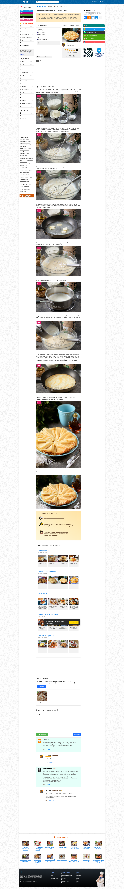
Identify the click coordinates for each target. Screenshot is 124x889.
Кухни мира (63, 878)
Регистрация (94, 2)
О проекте (53, 873)
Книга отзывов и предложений (27, 6)
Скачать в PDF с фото (91, 35)
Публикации (63, 879)
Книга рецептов (26, 10)
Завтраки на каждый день (46, 636)
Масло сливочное (42, 39)
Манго (27, 163)
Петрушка (22, 170)
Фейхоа (28, 187)
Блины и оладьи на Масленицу (48, 614)
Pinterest (77, 873)
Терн (30, 182)
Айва (21, 139)
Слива (30, 177)
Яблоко (25, 191)
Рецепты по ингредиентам (66, 875)
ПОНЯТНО (74, 622)
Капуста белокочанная (24, 150)
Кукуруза (31, 160)
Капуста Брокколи (23, 151)
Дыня (21, 146)
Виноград (30, 141)
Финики (21, 189)
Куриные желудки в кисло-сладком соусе (98, 861)
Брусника (22, 141)
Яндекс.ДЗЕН (78, 875)
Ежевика (24, 146)
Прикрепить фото (42, 734)
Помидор (26, 170)
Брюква (25, 141)
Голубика (22, 143)
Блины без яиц (42, 593)
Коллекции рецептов (65, 876)
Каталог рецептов (65, 873)
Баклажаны (28, 139)
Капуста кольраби (23, 155)
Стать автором (54, 879)
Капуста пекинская (24, 156)
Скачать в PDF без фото (92, 38)
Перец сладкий (23, 169)
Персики (28, 169)
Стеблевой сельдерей (24, 181)
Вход (101, 2)
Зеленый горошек (23, 148)
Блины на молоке (43, 550)
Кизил (24, 160)
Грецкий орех (22, 144)
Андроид (22, 54)
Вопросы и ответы (65, 881)
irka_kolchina (47, 768)
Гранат (28, 143)
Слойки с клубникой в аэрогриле (25, 849)
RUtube (77, 879)
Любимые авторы (27, 15)
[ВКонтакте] (85, 17)
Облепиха (22, 165)
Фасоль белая (26, 186)
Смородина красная (24, 179)
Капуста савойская (24, 158)
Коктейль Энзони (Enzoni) (49, 848)
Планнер (24, 12)
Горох (25, 143)
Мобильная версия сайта (29, 871)
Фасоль (21, 186)
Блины (44, 6)
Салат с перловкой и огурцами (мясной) (38, 849)
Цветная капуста (27, 189)
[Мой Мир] (96, 17)
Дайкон (30, 144)
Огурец (26, 165)
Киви (21, 160)
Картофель (30, 158)
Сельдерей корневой (24, 177)
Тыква (27, 184)
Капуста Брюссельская (24, 153)
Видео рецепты (26, 45)
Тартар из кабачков (62, 847)
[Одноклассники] (89, 17)
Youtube (77, 878)
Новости (52, 875)
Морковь (31, 163)
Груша (27, 144)
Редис (30, 170)
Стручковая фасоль (24, 182)
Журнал (24, 17)
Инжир (29, 148)
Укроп (30, 184)
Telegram (78, 876)
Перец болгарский (23, 167)
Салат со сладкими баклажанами (25, 860)
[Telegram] (93, 17)
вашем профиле (72, 682)
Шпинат (21, 191)
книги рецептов (51, 60)
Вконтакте (78, 881)
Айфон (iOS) (28, 52)
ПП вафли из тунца (62, 860)
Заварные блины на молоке (47, 572)
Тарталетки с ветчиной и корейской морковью (37, 862)
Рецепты (38, 6)
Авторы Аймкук (26, 19)
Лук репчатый (22, 163)
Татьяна (69, 44)
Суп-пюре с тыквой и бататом (50, 860)
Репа (21, 172)
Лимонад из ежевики (86, 860)
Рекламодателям (54, 878)
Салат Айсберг (26, 172)
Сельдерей (22, 175)
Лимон (21, 162)
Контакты (53, 876)
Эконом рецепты (26, 42)
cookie (51, 623)
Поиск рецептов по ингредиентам (26, 196)
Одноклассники (79, 882)
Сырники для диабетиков (86, 848)
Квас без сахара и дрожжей (98, 848)
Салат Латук (22, 174)
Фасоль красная (23, 187)
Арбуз (24, 139)
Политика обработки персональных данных (29, 881)
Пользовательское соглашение (26, 879)
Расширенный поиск (64, 1)
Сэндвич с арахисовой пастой (74, 860)
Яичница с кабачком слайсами (74, 848)
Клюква (27, 160)
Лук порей (25, 162)
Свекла (27, 174)
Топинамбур (22, 184)
